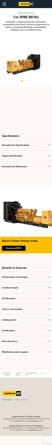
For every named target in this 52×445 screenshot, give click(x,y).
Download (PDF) (13, 248)
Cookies (17, 400)
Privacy (25, 400)
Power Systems (8, 374)
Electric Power (19, 374)
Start (3, 373)
